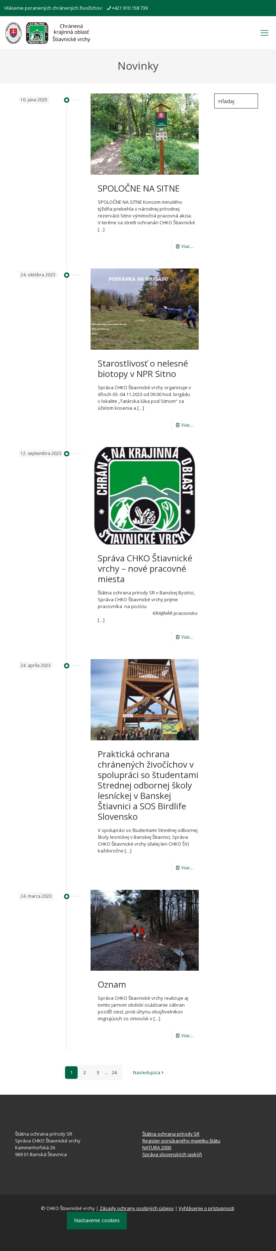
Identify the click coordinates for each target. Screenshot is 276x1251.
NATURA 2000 (156, 1147)
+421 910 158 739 (130, 8)
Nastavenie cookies (97, 1220)
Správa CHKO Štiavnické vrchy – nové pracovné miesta (145, 568)
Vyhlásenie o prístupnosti (206, 1208)
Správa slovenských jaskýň (172, 1154)
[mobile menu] (264, 32)
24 (114, 1072)
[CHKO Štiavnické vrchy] (47, 32)
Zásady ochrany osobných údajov (137, 1208)
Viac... (187, 246)
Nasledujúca (146, 1072)
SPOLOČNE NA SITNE (139, 188)
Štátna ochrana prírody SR (170, 1134)
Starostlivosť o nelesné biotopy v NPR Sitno (143, 368)
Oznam (112, 984)
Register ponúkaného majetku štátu (181, 1140)
